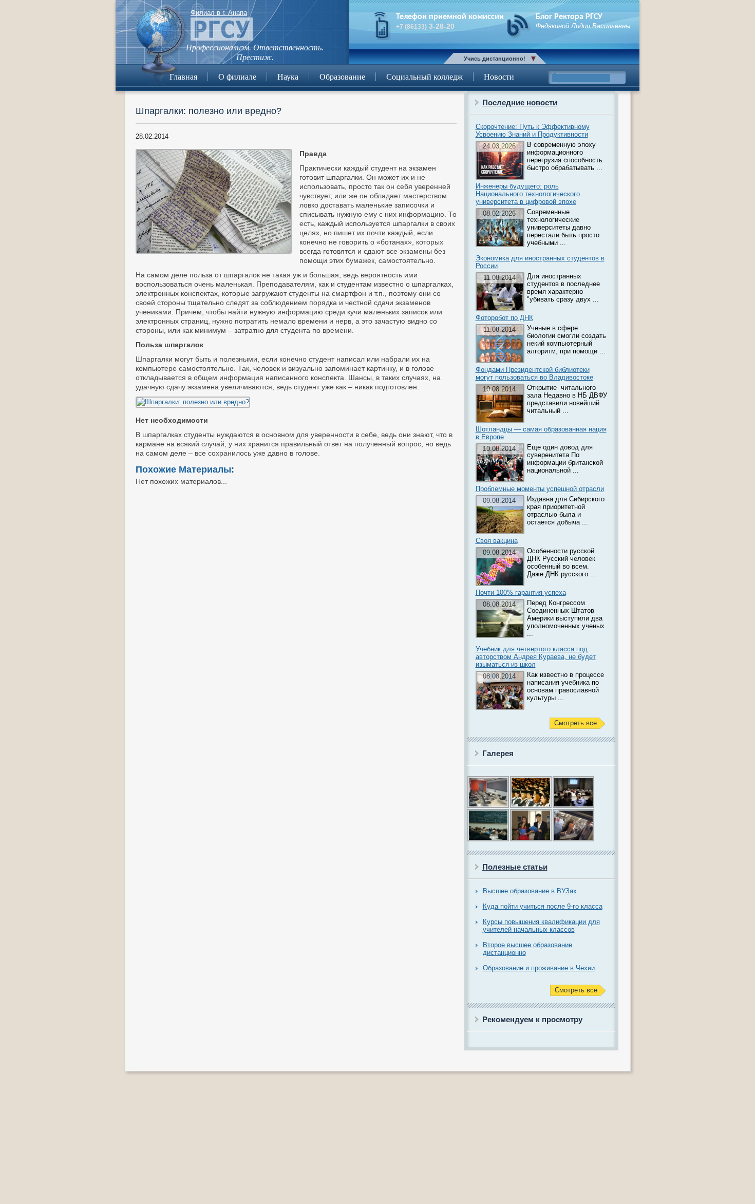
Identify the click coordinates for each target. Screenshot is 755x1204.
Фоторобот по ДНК (504, 318)
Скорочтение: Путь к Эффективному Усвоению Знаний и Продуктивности (533, 130)
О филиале (237, 76)
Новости (499, 76)
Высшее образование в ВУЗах (530, 891)
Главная (183, 76)
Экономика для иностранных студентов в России (540, 262)
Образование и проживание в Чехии (539, 968)
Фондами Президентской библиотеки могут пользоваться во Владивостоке (534, 373)
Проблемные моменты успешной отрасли (540, 489)
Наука (287, 76)
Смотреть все (575, 723)
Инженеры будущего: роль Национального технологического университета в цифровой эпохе (528, 193)
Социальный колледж (424, 76)
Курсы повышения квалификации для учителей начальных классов (541, 925)
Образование (342, 76)
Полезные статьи (515, 866)
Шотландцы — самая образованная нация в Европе (541, 433)
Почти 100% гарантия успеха (521, 592)
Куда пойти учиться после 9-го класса (542, 906)
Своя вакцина (497, 540)
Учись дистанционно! (494, 58)
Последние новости (519, 102)
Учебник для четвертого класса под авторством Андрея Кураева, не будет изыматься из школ (536, 656)
